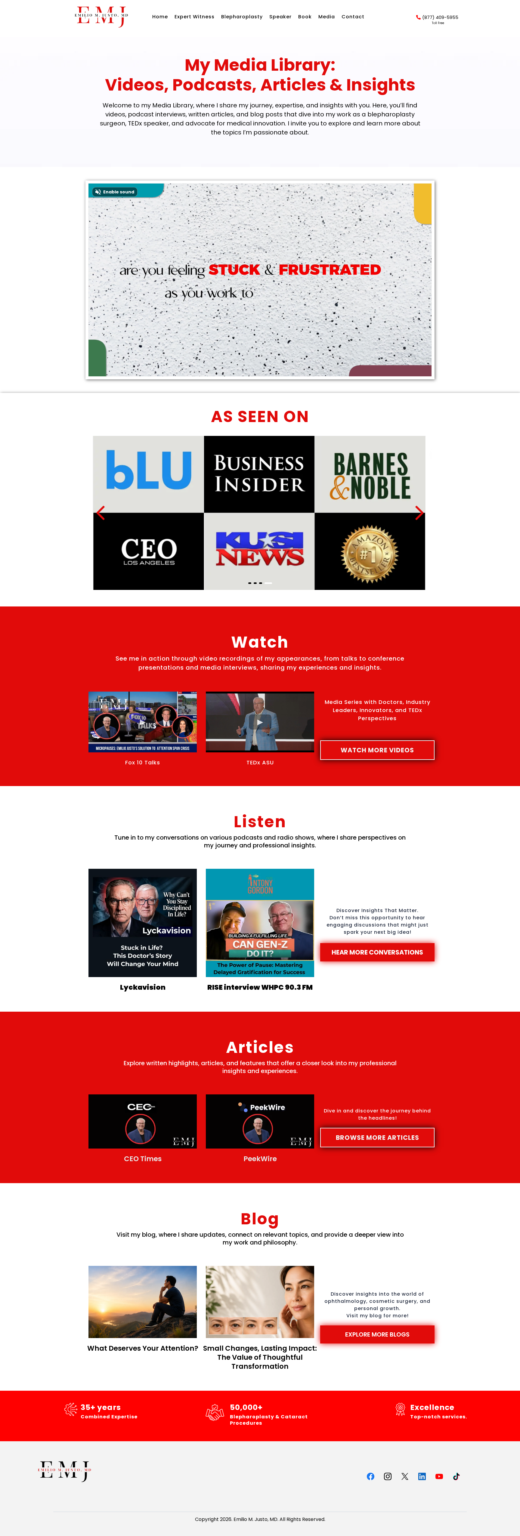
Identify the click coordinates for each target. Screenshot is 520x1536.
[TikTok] (456, 1476)
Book (305, 16)
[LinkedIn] (422, 1476)
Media (326, 16)
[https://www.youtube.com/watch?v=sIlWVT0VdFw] (142, 923)
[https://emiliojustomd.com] (101, 17)
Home (160, 16)
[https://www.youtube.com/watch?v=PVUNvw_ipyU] (260, 923)
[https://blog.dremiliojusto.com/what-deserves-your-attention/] (142, 1302)
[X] (404, 1476)
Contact (353, 16)
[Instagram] (387, 1476)
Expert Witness (195, 16)
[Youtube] (439, 1476)
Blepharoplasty (242, 16)
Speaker (280, 16)
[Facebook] (370, 1476)
